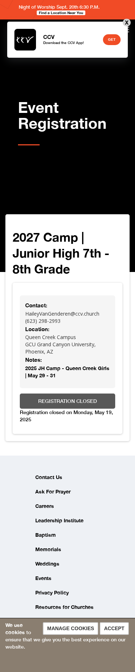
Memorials (48, 549)
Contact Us (48, 477)
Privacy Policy (52, 592)
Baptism (45, 535)
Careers (44, 506)
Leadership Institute (59, 520)
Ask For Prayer (53, 491)
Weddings (47, 564)
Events (43, 578)
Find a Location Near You (61, 12)
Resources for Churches (64, 607)
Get (112, 39)
